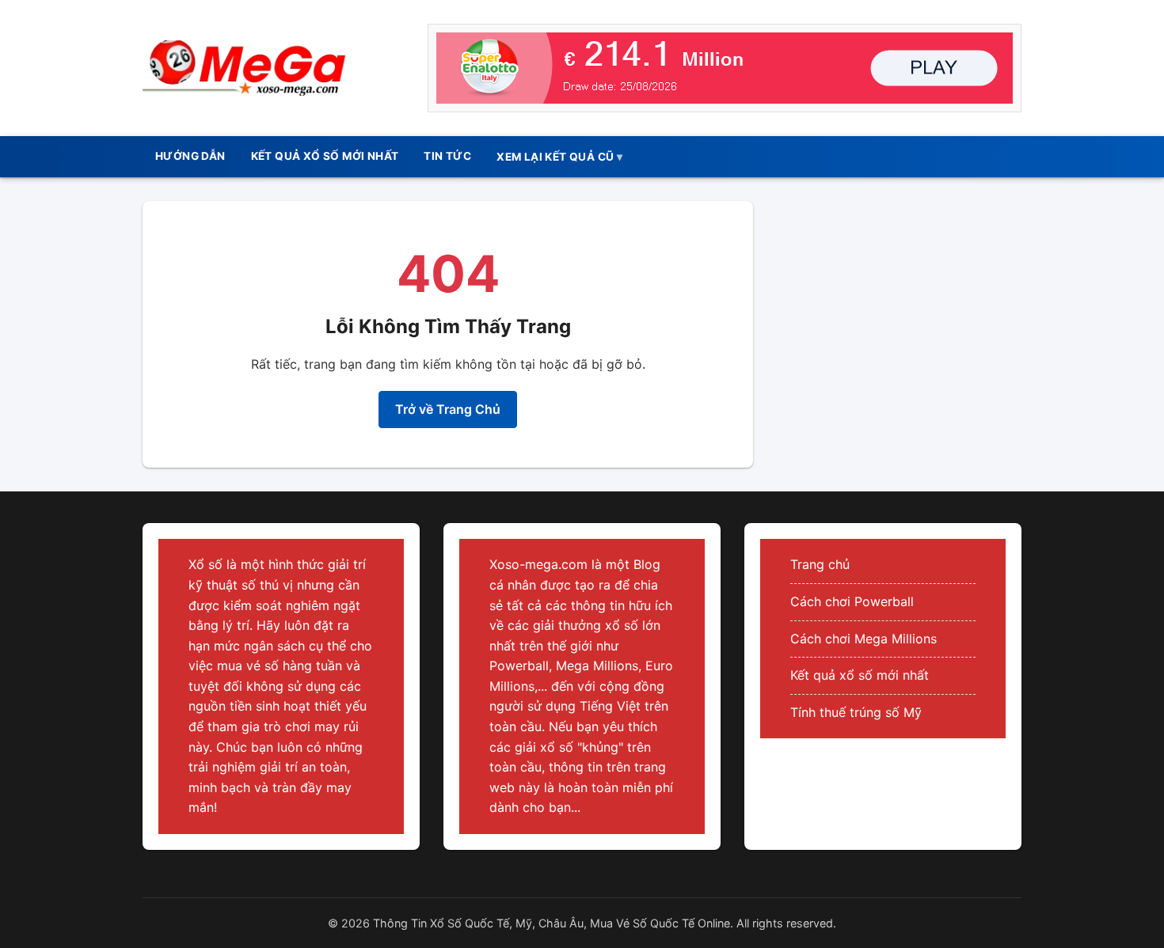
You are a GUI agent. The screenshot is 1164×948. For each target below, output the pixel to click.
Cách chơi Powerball (852, 601)
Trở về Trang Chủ (447, 409)
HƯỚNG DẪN (190, 156)
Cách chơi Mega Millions (863, 639)
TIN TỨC (447, 156)
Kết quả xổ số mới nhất (859, 675)
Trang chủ (820, 564)
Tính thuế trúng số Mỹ (856, 712)
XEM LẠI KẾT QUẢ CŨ (555, 156)
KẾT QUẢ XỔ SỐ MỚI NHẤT (325, 156)
